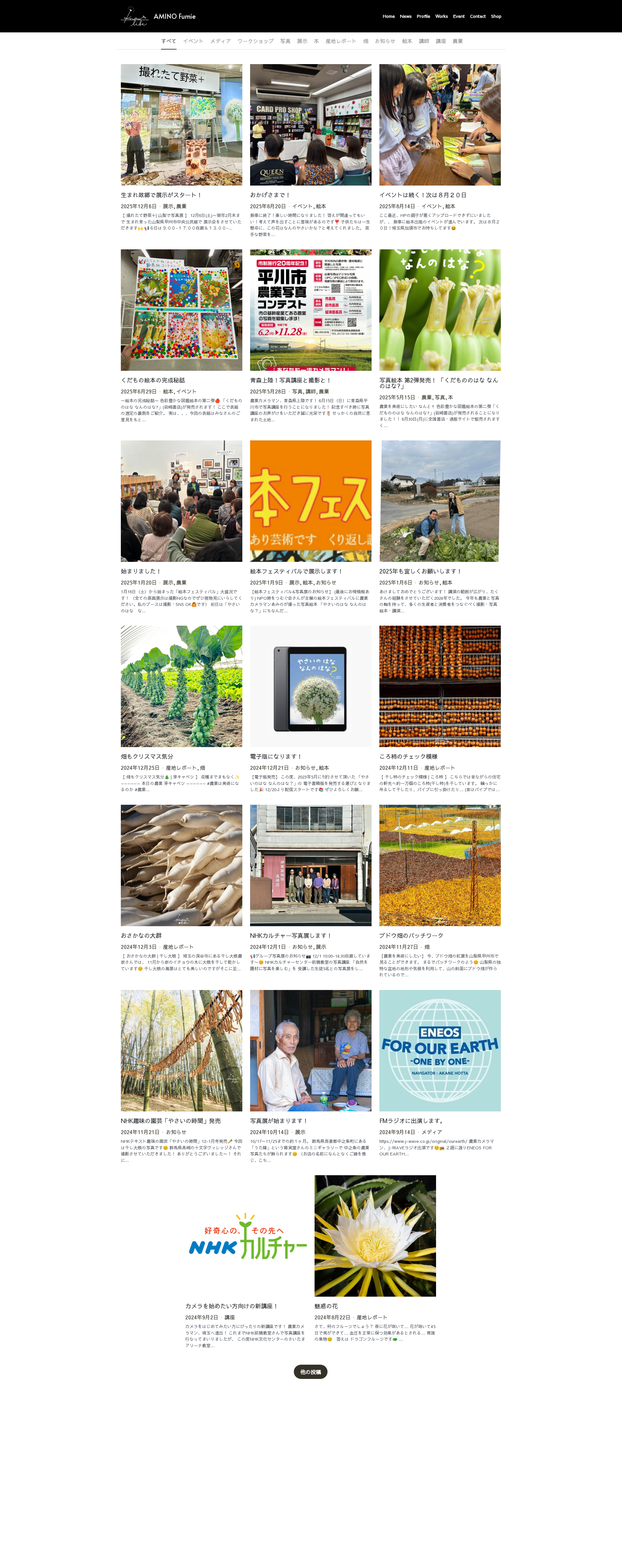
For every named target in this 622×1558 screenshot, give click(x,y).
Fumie (187, 16)
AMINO (165, 16)
